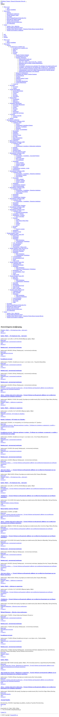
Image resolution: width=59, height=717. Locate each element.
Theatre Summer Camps (13, 233)
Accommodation (17, 244)
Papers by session (20, 229)
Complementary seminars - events (21, 168)
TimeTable (15, 282)
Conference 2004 (17, 172)
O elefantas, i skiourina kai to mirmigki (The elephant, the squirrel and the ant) (38, 66)
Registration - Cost (17, 270)
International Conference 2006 (17, 153)
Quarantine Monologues (22, 81)
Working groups (17, 150)
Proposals (18, 128)
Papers (14, 227)
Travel (14, 259)
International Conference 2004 (17, 171)
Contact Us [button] (3, 712)
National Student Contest (22, 78)
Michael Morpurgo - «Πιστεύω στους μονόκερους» (14, 612)
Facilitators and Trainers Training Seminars (26, 74)
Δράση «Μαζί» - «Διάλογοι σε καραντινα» (12, 408)
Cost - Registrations (17, 242)
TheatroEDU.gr (14, 715)
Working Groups (17, 135)
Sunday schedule (20, 165)
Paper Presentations (17, 137)
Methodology (16, 102)
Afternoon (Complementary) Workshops (26, 269)
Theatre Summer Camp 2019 (17, 234)
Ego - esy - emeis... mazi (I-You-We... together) (30, 61)
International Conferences (13, 119)
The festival (16, 96)
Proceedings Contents (21, 175)
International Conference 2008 (17, 142)
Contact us (15, 84)
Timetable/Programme (18, 265)
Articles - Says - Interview (13, 313)
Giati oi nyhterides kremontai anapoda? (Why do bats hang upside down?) (37, 68)
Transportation (16, 245)
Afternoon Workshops (21, 296)
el (2, 2)
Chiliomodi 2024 (17, 263)
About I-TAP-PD (17, 115)
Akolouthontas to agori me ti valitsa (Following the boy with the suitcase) (37, 70)
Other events (16, 260)
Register (6, 37)
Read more (3, 340)
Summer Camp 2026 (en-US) (17, 289)
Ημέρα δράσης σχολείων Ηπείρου (9, 508)
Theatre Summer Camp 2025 (17, 276)
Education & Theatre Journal (14, 306)
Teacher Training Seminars (22, 55)
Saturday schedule (20, 164)
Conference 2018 (17, 122)
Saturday (18, 223)
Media (14, 50)
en (1, 2)
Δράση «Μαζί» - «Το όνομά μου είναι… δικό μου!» (14, 336)
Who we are (7, 39)
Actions (15, 53)
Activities (15, 117)
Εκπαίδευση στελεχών (6, 359)
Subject (18, 124)
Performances (16, 139)
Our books (9, 303)
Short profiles (19, 193)
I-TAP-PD (12, 114)
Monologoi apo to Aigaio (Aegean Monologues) (30, 63)
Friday (17, 222)
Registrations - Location (19, 215)
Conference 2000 (17, 208)
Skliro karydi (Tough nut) (25, 59)
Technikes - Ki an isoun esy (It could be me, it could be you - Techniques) (37, 67)
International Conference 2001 (17, 198)
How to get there (20, 158)
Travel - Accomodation (21, 129)
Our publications (11, 310)
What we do (7, 44)
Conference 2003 (17, 189)
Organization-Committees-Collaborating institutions (28, 146)
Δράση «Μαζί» (4, 659)
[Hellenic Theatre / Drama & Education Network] (13, 1)
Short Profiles (19, 176)
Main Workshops (20, 240)
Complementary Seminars (19, 184)
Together (18, 77)
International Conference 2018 (17, 121)
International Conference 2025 (17, 209)
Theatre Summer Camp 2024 (17, 262)
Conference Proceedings (22, 191)
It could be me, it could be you (17, 46)
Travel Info (15, 300)
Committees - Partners (18, 213)
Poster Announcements (18, 186)
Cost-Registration (17, 256)
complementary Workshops (22, 281)
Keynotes (15, 136)
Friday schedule (20, 162)
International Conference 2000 (17, 207)
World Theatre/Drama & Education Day (16, 305)
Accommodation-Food (18, 258)
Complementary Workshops (23, 241)
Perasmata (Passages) (24, 60)
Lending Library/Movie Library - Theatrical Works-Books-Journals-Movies (25, 316)
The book (15, 95)
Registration (16, 131)
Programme (16, 161)
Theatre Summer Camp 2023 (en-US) (19, 248)
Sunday (18, 224)
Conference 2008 (17, 143)
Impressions (16, 111)
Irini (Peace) (22, 64)
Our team (15, 52)
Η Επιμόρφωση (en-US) (22, 56)
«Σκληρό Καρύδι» (5, 700)
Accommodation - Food (19, 271)
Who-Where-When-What (22, 220)
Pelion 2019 (16, 236)
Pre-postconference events (19, 151)
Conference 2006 (17, 154)
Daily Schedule (16, 292)
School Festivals (20, 75)
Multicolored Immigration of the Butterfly (29, 71)
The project (15, 92)
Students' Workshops (21, 57)
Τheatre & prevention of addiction (15, 317)
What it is (15, 49)
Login (5, 35)
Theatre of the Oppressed (13, 307)
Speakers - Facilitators (21, 126)
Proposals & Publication (22, 212)
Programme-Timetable (18, 251)
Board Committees (11, 42)
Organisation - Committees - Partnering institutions (28, 173)
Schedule (15, 147)
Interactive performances (22, 73)
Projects (9, 45)
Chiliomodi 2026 (17, 291)
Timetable (15, 132)
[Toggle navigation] (26, 1)
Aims (8, 41)
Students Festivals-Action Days (14, 309)
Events (17, 219)
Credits (14, 110)
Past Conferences (14, 140)
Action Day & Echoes (18, 113)
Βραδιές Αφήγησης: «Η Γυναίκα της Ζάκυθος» (13, 419)
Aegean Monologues (21, 82)
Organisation (16, 99)
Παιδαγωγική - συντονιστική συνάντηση (11, 347)
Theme (17, 144)
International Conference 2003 (17, 187)
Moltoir (11, 118)
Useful (5, 311)
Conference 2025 (17, 211)
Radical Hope (13, 97)
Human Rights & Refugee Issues (15, 314)
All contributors (20, 160)
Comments (18, 157)
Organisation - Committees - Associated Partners (27, 155)
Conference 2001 (17, 200)
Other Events (16, 287)
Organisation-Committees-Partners (24, 125)
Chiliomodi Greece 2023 (19, 249)
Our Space (18, 79)
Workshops (15, 133)
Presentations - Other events (19, 247)
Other (14, 302)
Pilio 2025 (15, 277)
